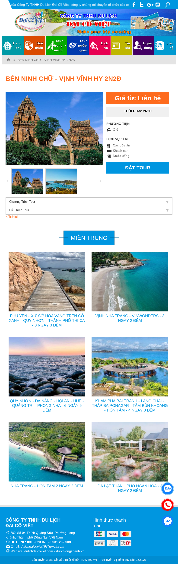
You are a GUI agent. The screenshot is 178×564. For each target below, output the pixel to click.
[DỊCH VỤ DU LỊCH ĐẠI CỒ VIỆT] (8, 60)
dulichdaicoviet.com (38, 551)
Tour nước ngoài (82, 45)
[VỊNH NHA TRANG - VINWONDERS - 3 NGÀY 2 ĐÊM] (130, 281)
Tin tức (127, 45)
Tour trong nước (58, 45)
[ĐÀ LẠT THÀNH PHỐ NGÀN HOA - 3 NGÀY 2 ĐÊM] (130, 451)
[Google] (150, 4)
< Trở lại (12, 217)
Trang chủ (17, 45)
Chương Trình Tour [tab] (22, 201)
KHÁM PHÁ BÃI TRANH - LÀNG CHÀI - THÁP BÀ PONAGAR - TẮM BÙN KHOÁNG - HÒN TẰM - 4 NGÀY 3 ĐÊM (130, 405)
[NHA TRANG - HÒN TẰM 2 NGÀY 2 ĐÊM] (47, 451)
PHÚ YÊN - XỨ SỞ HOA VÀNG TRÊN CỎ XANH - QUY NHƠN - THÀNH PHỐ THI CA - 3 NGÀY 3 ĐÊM (47, 320)
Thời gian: (138, 111)
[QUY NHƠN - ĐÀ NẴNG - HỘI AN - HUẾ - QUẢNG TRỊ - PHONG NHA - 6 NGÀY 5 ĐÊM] (47, 366)
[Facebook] (134, 4)
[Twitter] (142, 4)
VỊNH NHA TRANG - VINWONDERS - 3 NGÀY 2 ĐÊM (129, 318)
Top (167, 542)
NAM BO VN (89, 559)
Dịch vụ (104, 45)
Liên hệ (169, 45)
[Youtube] (158, 4)
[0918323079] (166, 503)
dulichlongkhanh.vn (70, 551)
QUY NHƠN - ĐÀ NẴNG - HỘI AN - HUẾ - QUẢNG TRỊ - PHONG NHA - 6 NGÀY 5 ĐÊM (47, 405)
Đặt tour (137, 167)
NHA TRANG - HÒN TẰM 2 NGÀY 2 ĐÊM (47, 486)
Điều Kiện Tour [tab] (19, 210)
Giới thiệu (39, 45)
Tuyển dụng (147, 45)
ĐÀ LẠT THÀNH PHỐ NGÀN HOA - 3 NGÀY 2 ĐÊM (130, 488)
